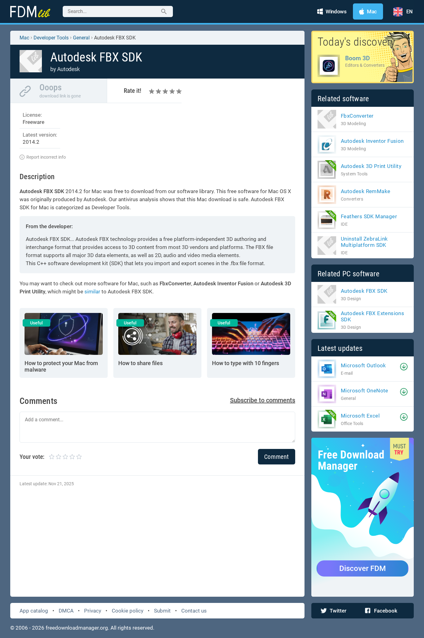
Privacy (92, 611)
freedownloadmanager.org (77, 628)
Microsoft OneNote (364, 390)
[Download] (404, 366)
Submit (162, 611)
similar (92, 291)
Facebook (385, 611)
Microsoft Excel (360, 416)
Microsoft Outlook (363, 365)
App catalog (34, 611)
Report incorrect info (46, 157)
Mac (24, 38)
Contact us (194, 611)
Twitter (338, 611)
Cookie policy (127, 611)
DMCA (66, 611)
